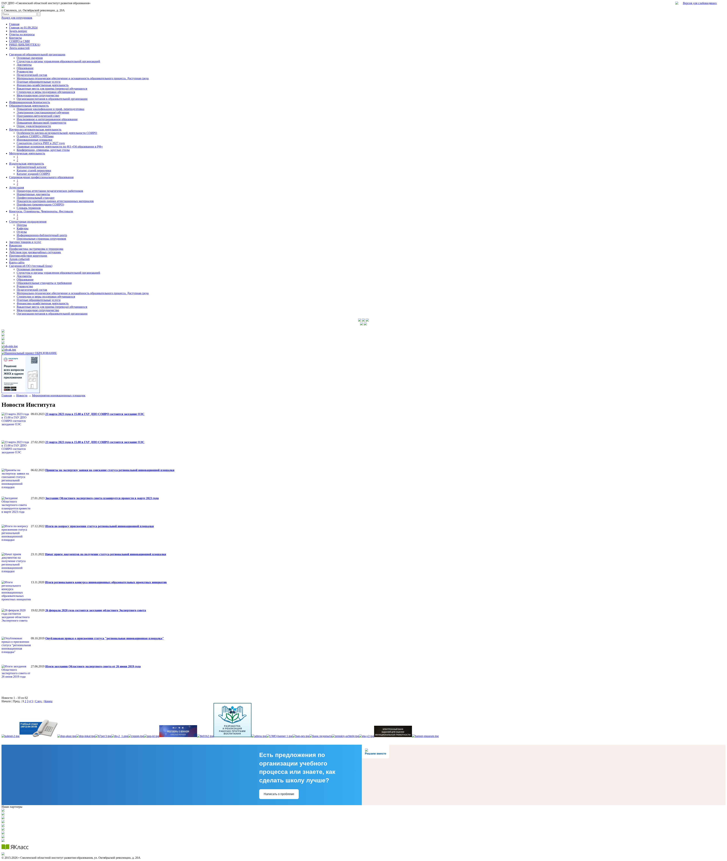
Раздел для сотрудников (17, 17)
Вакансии (15, 245)
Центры (22, 225)
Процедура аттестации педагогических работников (50, 190)
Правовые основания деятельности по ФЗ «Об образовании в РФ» (60, 146)
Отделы (22, 231)
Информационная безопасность (29, 102)
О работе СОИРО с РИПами (35, 136)
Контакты (15, 37)
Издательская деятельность (26, 163)
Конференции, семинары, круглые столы (43, 150)
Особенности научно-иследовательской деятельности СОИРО (57, 133)
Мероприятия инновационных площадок (58, 395)
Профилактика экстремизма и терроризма (36, 248)
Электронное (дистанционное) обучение (43, 112)
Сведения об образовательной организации (37, 54)
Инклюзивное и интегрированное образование (47, 119)
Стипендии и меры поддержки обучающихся (46, 92)
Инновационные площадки (34, 139)
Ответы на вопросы (22, 34)
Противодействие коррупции (28, 255)
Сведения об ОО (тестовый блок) (30, 265)
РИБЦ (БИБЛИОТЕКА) (24, 44)
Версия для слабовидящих (700, 3)
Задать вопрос (18, 31)
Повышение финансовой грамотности (41, 122)
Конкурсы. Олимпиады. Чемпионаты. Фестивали (41, 211)
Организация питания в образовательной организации (52, 98)
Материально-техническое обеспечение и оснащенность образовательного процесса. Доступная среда (83, 78)
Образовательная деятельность (29, 105)
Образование (25, 68)
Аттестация (16, 187)
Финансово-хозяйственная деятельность (43, 85)
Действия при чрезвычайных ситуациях (35, 252)
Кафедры (22, 228)
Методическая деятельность (27, 153)
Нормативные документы (33, 194)
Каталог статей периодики (34, 170)
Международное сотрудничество (38, 95)
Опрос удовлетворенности (34, 126)
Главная (14, 24)
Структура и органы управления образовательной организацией (58, 61)
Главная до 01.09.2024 (23, 27)
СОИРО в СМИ (19, 41)
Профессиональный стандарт (36, 197)
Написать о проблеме (279, 794)
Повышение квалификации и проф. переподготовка (50, 109)
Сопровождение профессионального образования (41, 177)
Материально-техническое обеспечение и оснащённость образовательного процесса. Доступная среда (83, 293)
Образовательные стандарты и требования (44, 283)
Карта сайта (16, 262)
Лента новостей (19, 48)
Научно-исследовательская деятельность (35, 129)
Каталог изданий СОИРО (33, 173)
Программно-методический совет (38, 115)
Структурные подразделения (27, 221)
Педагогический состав (32, 75)
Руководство (25, 71)
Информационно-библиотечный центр (42, 235)
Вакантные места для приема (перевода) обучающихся (52, 88)
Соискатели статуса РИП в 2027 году (41, 143)
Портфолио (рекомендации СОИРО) (40, 204)
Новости (21, 395)
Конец (48, 701)
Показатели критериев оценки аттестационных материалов (55, 201)
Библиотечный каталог (32, 167)
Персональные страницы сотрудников (41, 238)
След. (38, 701)
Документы (24, 64)
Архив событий (19, 259)
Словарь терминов (29, 208)
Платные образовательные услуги (39, 81)
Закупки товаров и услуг (25, 242)
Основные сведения (30, 57)
